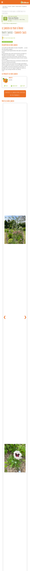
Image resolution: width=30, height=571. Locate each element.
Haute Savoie (18, 6)
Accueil (9, 6)
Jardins (13, 6)
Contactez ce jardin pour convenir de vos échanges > (15, 93)
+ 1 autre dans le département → (10, 23)
